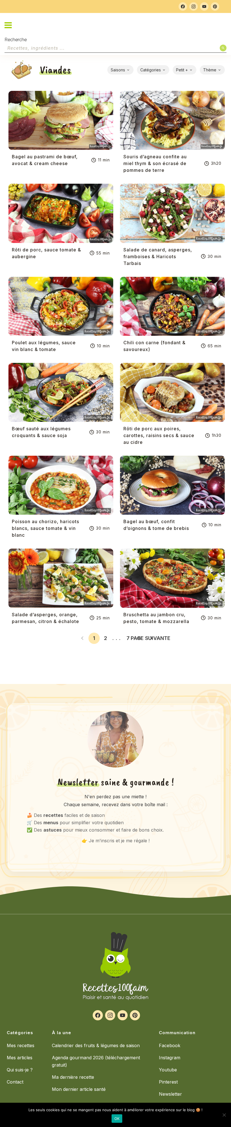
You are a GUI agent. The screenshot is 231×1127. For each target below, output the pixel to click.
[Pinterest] (215, 6)
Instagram (169, 1057)
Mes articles (19, 1057)
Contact (15, 1082)
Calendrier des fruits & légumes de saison (96, 1045)
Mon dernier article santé (79, 1089)
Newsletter (170, 1094)
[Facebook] (183, 6)
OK (117, 1118)
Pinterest (168, 1082)
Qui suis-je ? (20, 1070)
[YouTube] (204, 6)
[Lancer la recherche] (223, 48)
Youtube (168, 1070)
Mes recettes (20, 1045)
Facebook (169, 1045)
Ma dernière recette (73, 1077)
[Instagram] (193, 6)
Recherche (16, 39)
